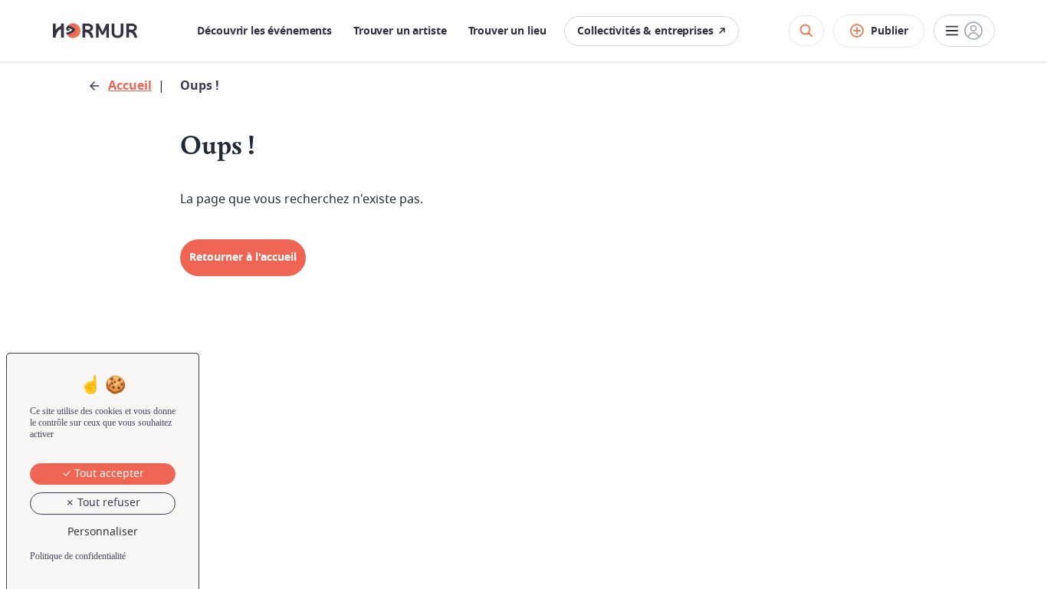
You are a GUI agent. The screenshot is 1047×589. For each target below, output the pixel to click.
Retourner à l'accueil (243, 257)
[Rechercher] (806, 30)
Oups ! (199, 86)
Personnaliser (102, 532)
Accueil (130, 86)
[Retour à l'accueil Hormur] (95, 30)
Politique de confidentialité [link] (78, 556)
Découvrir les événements (264, 31)
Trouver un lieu (507, 31)
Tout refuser (107, 503)
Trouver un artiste (399, 31)
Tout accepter (107, 474)
